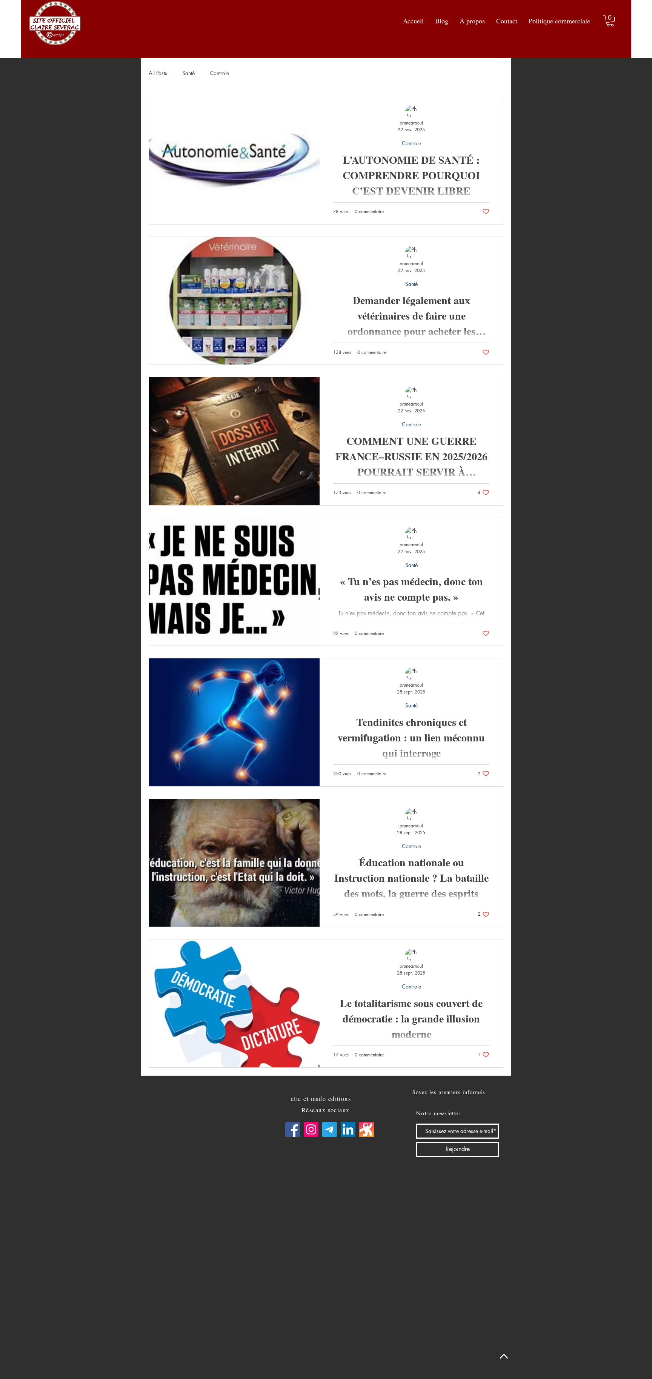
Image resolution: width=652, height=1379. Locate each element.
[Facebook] (292, 1129)
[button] (610, 20)
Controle (219, 73)
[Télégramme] (329, 1129)
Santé (188, 73)
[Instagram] (311, 1129)
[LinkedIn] (348, 1129)
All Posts (158, 73)
